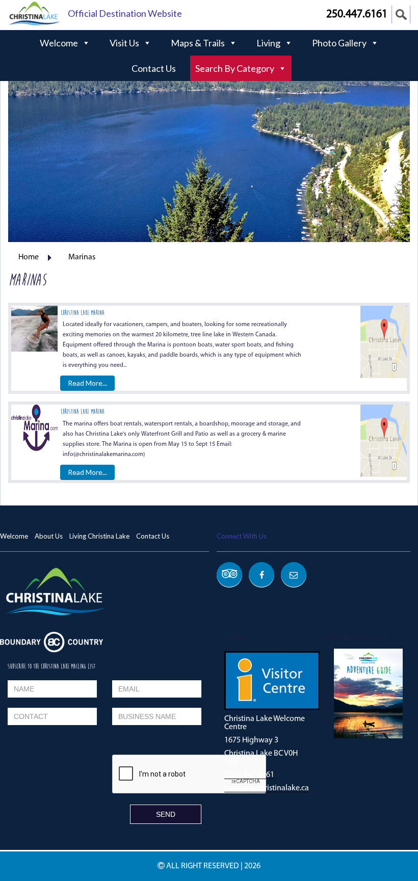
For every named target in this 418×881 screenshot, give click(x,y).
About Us (49, 536)
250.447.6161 (356, 14)
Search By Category (234, 68)
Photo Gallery (339, 42)
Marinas (81, 257)
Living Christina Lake (99, 536)
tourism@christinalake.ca (266, 788)
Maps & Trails (198, 42)
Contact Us (154, 68)
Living (268, 42)
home (28, 257)
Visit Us (124, 42)
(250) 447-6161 (249, 775)
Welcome (59, 42)
